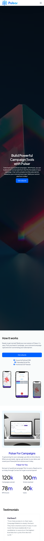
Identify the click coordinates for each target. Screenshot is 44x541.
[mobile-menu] (39, 3)
